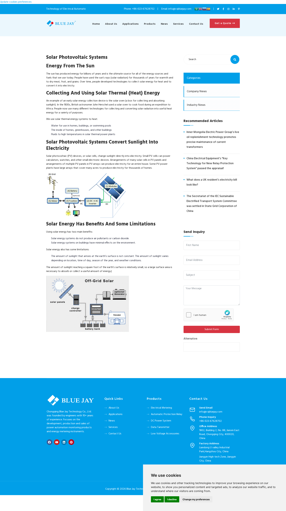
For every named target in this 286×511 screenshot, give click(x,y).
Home (96, 24)
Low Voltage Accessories (165, 434)
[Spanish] (208, 9)
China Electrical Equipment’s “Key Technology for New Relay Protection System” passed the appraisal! (210, 163)
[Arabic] (196, 9)
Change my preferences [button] (196, 499)
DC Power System (161, 421)
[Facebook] (49, 442)
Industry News (196, 105)
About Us (111, 24)
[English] (200, 9)
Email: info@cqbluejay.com (176, 9)
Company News (197, 91)
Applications (130, 24)
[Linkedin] (64, 442)
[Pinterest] (71, 442)
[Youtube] (57, 442)
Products (150, 24)
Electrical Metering (161, 408)
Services (178, 24)
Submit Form (212, 329)
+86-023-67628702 (143, 9)
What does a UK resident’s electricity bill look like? (212, 182)
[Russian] (204, 9)
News (164, 24)
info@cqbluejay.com (210, 412)
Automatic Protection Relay (166, 414)
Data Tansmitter (160, 427)
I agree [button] (157, 499)
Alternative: (191, 339)
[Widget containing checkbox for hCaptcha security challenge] (209, 315)
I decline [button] (172, 499)
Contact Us (196, 24)
